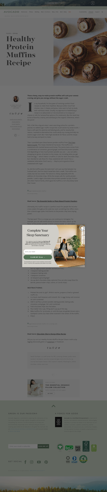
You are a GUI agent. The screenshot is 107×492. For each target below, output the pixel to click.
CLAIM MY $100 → (37, 257)
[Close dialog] (82, 227)
